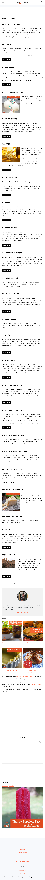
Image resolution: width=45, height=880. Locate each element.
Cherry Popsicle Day (8, 786)
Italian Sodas (8, 360)
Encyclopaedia (22, 870)
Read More (6, 59)
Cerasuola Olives (11, 278)
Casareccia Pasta (11, 178)
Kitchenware (22, 871)
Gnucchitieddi (9, 319)
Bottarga (6, 44)
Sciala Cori (7, 530)
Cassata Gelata (9, 228)
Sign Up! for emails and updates (22, 861)
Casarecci (7, 144)
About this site (22, 849)
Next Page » (12, 583)
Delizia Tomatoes (10, 294)
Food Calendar (23, 873)
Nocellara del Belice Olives (16, 385)
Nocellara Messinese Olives (16, 410)
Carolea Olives (9, 119)
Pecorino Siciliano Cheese (15, 489)
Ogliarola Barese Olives (14, 435)
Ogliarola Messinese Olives (15, 451)
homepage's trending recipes (24, 676)
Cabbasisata (8, 67)
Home (3, 13)
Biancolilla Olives (11, 24)
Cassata (6, 203)
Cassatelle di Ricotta (13, 253)
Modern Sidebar (36, 684)
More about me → (22, 612)
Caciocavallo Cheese (12, 92)
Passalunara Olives (12, 469)
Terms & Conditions (22, 853)
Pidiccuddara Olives (12, 516)
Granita (6, 335)
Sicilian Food (8, 555)
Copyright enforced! (22, 852)
